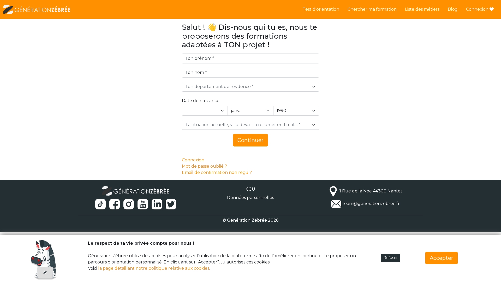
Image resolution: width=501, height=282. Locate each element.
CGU (250, 189)
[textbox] (247, 87)
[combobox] (250, 87)
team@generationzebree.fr (371, 203)
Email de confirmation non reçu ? (217, 172)
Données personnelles (250, 197)
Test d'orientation (321, 9)
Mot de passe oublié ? (204, 166)
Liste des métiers (422, 9)
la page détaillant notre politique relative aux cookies (153, 268)
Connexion (478, 9)
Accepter (441, 258)
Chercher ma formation (372, 9)
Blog (453, 9)
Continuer (250, 140)
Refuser (390, 257)
